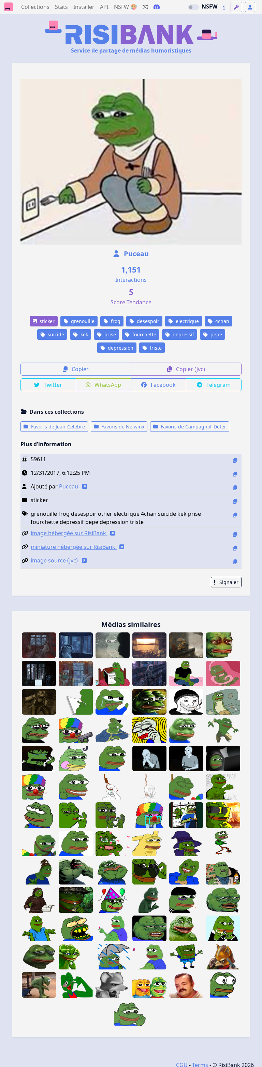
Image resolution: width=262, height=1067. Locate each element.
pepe (215, 334)
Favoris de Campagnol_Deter (192, 426)
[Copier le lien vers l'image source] (235, 561)
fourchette (143, 334)
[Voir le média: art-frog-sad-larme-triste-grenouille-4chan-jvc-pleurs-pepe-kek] (39, 730)
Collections (35, 7)
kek (83, 334)
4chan (221, 321)
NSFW (209, 6)
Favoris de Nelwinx (122, 426)
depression (119, 348)
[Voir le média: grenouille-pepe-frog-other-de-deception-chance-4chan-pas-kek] (39, 928)
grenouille (82, 321)
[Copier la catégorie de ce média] (235, 501)
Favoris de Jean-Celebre (57, 426)
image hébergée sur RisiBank (69, 533)
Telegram (218, 385)
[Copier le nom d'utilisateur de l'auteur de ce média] (235, 487)
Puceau (135, 253)
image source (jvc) (55, 560)
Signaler (228, 582)
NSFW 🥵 (125, 7)
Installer (83, 7)
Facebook (162, 385)
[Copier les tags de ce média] (235, 515)
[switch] (193, 7)
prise (109, 334)
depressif (182, 334)
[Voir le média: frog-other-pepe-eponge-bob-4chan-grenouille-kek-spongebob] (186, 956)
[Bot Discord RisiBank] (156, 7)
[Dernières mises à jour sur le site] (224, 7)
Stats (61, 7)
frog (115, 321)
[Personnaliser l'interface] (236, 7)
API (104, 7)
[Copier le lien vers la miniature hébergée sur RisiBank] (235, 548)
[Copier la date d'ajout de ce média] (235, 474)
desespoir (147, 321)
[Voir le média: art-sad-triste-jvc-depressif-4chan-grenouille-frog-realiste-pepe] (186, 730)
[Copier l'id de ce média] (235, 460)
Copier (79, 369)
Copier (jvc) (190, 369)
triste (155, 348)
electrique (186, 321)
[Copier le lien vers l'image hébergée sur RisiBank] (235, 534)
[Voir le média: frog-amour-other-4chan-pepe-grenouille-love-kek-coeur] (113, 815)
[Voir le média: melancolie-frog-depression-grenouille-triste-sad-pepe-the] (76, 843)
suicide (55, 334)
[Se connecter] (250, 7)
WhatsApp (107, 385)
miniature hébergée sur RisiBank (74, 547)
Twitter (52, 385)
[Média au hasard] (145, 7)
